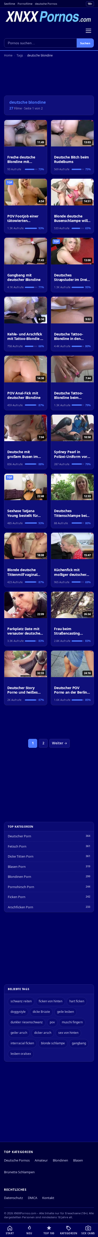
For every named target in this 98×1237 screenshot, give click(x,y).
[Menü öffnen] (88, 30)
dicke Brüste (41, 1012)
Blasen (78, 1160)
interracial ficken (22, 1043)
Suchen (85, 43)
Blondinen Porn (19, 876)
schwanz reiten (21, 1001)
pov (52, 1022)
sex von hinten (68, 1033)
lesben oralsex (21, 1054)
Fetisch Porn (17, 846)
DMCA (32, 1198)
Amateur (41, 1160)
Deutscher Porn (19, 836)
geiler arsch (19, 1033)
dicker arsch (42, 1033)
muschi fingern (72, 1022)
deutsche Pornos (46, 3)
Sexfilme (9, 3)
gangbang (79, 1043)
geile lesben (65, 1012)
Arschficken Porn (20, 907)
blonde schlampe (53, 1043)
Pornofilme (25, 3)
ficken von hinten (50, 1001)
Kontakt (48, 1198)
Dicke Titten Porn (20, 856)
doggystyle (18, 1012)
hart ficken (76, 1001)
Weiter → (59, 743)
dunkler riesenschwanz (27, 1022)
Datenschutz (13, 1198)
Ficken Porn (16, 897)
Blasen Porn (17, 866)
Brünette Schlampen (19, 1172)
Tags (20, 55)
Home (8, 55)
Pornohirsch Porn (21, 887)
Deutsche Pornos (17, 1160)
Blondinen (60, 1160)
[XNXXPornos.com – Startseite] (48, 16)
